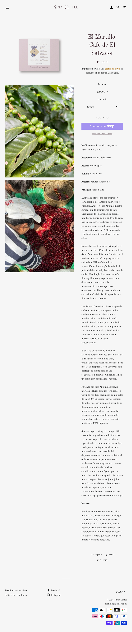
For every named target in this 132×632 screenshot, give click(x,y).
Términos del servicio (16, 590)
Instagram (55, 595)
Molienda (102, 99)
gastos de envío (112, 68)
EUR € (119, 591)
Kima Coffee (121, 599)
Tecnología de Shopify (116, 603)
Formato (102, 84)
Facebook (55, 590)
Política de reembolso (16, 595)
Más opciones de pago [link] (102, 133)
